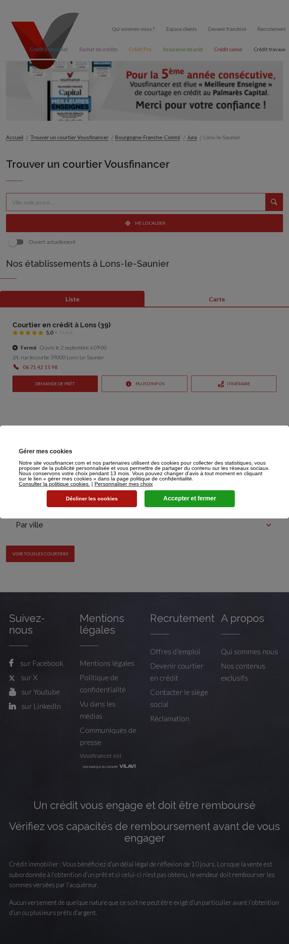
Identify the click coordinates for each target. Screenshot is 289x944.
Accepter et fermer (189, 498)
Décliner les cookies (92, 499)
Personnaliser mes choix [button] (123, 483)
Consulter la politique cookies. (54, 484)
